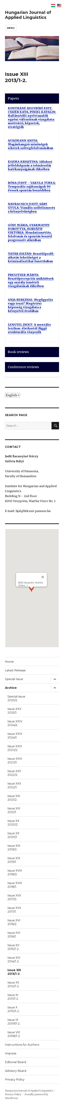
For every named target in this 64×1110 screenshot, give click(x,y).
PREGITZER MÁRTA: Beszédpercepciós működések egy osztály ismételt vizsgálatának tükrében (31, 280)
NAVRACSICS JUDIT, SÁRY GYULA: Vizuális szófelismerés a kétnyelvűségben (31, 207)
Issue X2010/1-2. (13, 1009)
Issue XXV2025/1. (14, 710)
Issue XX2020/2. (13, 822)
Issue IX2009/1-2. (13, 1021)
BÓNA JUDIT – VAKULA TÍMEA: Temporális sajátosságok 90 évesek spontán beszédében (32, 186)
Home (9, 661)
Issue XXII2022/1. (14, 785)
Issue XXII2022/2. (14, 773)
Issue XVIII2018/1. (14, 884)
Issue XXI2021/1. (13, 810)
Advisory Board (15, 1071)
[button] (31, 592)
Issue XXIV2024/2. (14, 723)
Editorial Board (15, 1062)
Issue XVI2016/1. (13, 934)
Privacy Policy (15, 1079)
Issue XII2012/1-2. (13, 984)
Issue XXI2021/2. (13, 797)
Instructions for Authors (22, 1044)
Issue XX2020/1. (13, 835)
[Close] (42, 577)
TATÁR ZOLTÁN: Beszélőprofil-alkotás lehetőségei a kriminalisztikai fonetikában (31, 257)
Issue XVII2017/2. (14, 897)
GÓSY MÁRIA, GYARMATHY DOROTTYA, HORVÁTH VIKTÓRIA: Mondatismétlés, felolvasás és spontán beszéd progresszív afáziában (30, 232)
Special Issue (14, 679)
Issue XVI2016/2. (13, 922)
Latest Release (15, 670)
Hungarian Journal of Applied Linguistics (28, 15)
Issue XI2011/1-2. (13, 996)
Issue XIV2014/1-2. (13, 959)
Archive (11, 687)
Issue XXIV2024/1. (14, 735)
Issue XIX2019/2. (13, 847)
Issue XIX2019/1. (13, 860)
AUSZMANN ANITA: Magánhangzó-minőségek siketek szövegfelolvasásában (30, 144)
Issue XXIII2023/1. (14, 760)
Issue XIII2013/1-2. (14, 972)
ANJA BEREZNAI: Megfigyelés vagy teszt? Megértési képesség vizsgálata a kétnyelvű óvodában (30, 305)
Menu (11, 27)
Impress (10, 1053)
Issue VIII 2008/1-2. (13, 1034)
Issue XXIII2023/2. (14, 748)
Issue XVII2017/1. (14, 909)
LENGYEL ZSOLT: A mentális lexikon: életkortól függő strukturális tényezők (29, 328)
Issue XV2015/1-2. (13, 947)
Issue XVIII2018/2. (14, 872)
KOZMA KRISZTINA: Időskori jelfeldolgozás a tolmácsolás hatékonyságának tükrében (30, 165)
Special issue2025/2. (16, 698)
